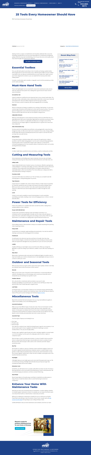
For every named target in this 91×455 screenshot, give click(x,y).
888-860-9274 (37, 451)
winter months (41, 292)
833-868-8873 (84, 5)
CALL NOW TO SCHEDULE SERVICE (33, 61)
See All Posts (68, 87)
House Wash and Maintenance (72, 46)
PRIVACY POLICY (47, 452)
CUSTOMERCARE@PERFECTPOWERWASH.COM (48, 451)
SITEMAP (42, 452)
